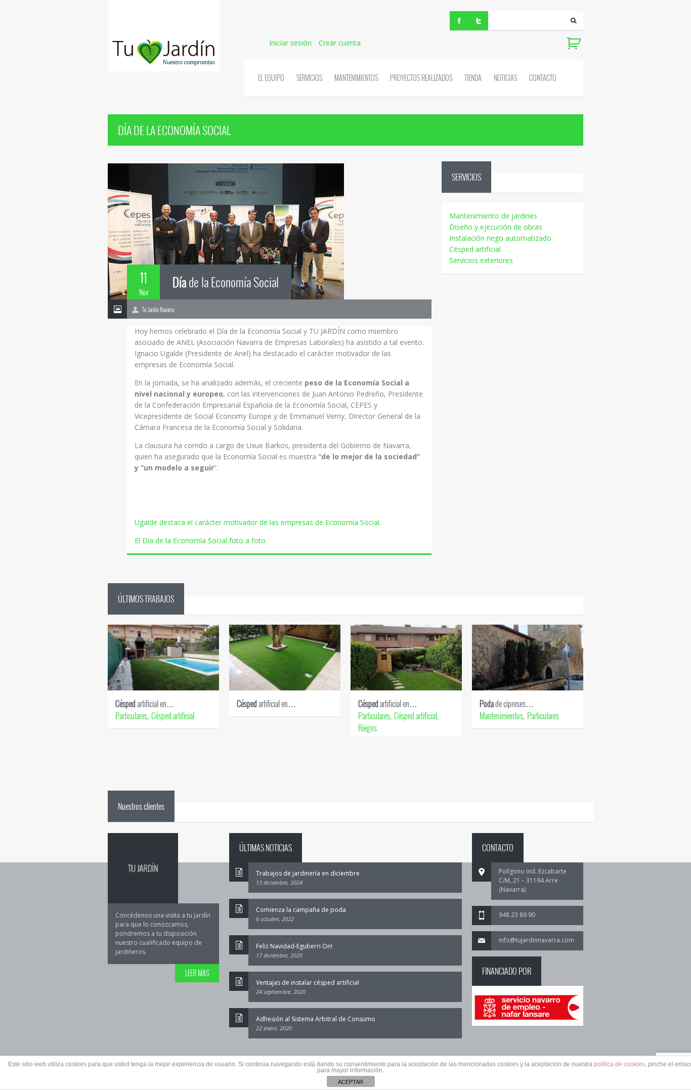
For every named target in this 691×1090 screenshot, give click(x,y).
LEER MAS (197, 973)
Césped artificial (475, 249)
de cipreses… (507, 703)
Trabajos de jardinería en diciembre (308, 873)
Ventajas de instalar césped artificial (307, 982)
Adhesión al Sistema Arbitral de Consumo (315, 1019)
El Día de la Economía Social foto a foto (200, 540)
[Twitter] (478, 20)
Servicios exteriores (481, 260)
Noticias (505, 77)
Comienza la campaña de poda (301, 909)
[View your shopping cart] (575, 43)
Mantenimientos (356, 77)
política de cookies (619, 1064)
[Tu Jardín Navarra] (164, 35)
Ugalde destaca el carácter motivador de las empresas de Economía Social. (258, 522)
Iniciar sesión (290, 43)
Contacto (542, 77)
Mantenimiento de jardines (493, 216)
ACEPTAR (350, 1082)
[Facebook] (459, 20)
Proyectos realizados (421, 77)
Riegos (367, 728)
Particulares (131, 716)
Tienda (473, 77)
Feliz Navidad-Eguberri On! (294, 946)
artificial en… (145, 703)
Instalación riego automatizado (500, 238)
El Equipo (271, 77)
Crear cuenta (340, 43)
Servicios (309, 77)
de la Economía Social (225, 282)
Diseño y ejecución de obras (495, 227)
